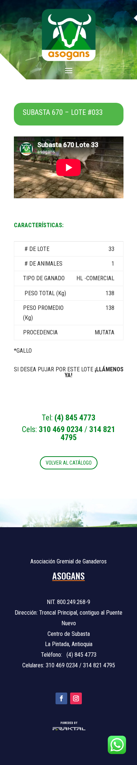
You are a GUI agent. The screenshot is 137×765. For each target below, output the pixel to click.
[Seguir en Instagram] (76, 698)
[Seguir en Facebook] (61, 698)
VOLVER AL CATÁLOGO (69, 463)
